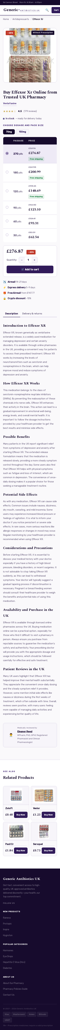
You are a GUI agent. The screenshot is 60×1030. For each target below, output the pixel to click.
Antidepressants (20, 19)
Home (6, 19)
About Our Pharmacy (13, 983)
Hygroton (7, 935)
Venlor (36, 808)
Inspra (6, 929)
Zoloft (9, 808)
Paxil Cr (9, 844)
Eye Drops (8, 956)
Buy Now (20, 815)
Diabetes (7, 968)
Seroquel (38, 844)
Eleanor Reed (24, 731)
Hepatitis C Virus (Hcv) (14, 962)
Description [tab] (11, 313)
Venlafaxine (9, 103)
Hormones (8, 950)
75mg (9, 131)
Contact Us (8, 995)
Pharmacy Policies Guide (15, 989)
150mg (22, 131)
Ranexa (7, 917)
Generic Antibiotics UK (21, 878)
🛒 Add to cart (30, 269)
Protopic (7, 923)
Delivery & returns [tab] (32, 313)
